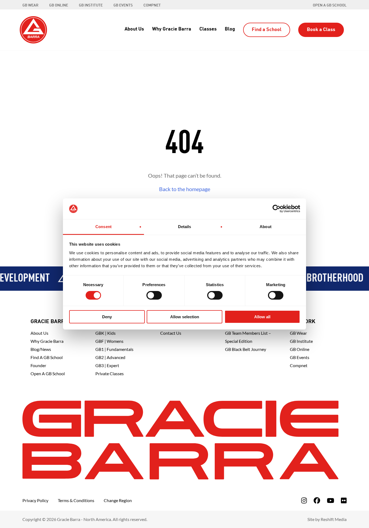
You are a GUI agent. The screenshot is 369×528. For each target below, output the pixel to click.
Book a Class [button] (321, 29)
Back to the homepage (184, 189)
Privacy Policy (35, 500)
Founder (38, 365)
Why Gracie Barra (171, 29)
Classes (208, 29)
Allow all (262, 316)
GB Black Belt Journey (245, 349)
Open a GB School (330, 5)
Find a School (266, 29)
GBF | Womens (109, 341)
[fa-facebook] (317, 500)
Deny (107, 316)
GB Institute (301, 341)
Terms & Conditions (76, 500)
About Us (134, 29)
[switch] (154, 295)
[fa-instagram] (304, 500)
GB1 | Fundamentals (114, 349)
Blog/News (41, 349)
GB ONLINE (58, 5)
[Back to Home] (33, 29)
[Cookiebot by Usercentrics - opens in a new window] (276, 209)
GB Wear (298, 333)
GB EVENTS (123, 5)
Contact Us (170, 333)
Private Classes (109, 373)
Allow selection (184, 316)
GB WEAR (30, 5)
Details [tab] (184, 226)
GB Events (299, 357)
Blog (230, 29)
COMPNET (152, 5)
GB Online (299, 349)
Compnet (298, 365)
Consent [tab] (103, 226)
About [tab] (265, 226)
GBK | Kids (105, 333)
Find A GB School (47, 357)
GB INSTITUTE (91, 5)
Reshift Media (334, 519)
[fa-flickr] (344, 500)
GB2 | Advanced (110, 357)
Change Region (118, 500)
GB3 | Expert (107, 365)
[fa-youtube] (330, 500)
